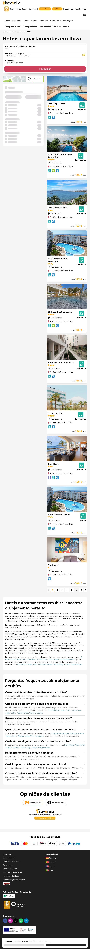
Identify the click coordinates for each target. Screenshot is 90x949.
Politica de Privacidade (12, 872)
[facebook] (5, 920)
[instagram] (10, 920)
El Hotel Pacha (54, 710)
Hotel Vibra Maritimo (73, 664)
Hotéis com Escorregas (61, 21)
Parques (44, 21)
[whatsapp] (21, 920)
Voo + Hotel (45, 26)
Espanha (20, 32)
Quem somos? (9, 858)
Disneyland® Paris (13, 26)
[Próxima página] (85, 590)
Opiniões (32, 9)
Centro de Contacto (18, 9)
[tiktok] (16, 920)
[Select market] (84, 15)
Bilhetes (57, 26)
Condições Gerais (10, 869)
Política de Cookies (11, 876)
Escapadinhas (30, 26)
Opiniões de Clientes (11, 861)
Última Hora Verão (13, 21)
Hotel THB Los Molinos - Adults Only (31, 660)
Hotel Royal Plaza (24, 664)
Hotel (12, 32)
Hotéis (34, 21)
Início (4, 32)
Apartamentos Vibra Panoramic (62, 660)
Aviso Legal (7, 865)
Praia (26, 21)
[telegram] (26, 920)
